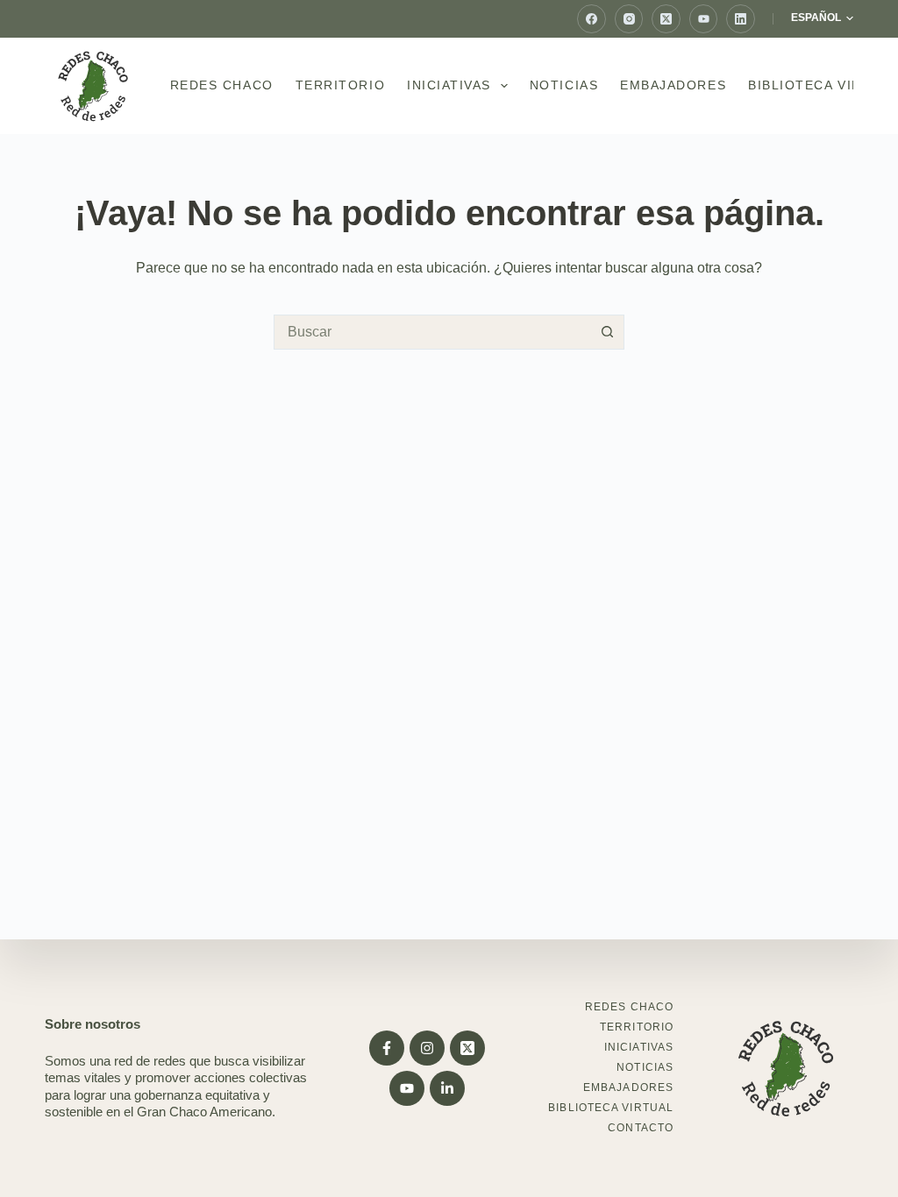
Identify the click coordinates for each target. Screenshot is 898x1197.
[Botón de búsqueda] (607, 332)
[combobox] (432, 332)
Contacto (641, 1128)
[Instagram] (629, 18)
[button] (822, 18)
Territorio (340, 85)
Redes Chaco (222, 85)
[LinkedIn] (740, 18)
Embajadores (673, 85)
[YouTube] (703, 18)
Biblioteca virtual (611, 1107)
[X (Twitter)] (666, 18)
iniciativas (449, 85)
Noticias (564, 85)
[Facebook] (591, 18)
